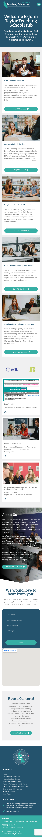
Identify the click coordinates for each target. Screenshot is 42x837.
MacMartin (18, 834)
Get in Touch (7, 794)
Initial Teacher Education (11, 776)
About (5, 774)
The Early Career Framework (12, 781)
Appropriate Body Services (11, 779)
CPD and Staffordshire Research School (16, 786)
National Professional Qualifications (15, 784)
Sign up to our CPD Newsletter (12, 789)
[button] (39, 4)
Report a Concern (9, 791)
